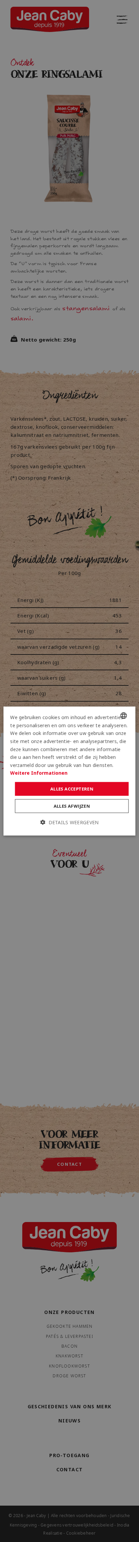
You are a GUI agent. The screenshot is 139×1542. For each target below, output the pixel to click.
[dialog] (69, 771)
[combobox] (123, 715)
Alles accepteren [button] (71, 788)
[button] (69, 822)
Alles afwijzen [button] (72, 806)
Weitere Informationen (38, 773)
